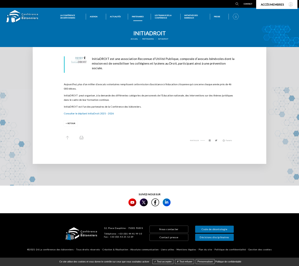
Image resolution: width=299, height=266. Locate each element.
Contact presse (168, 237)
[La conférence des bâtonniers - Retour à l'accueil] (22, 16)
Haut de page (67, 137)
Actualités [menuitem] (115, 16)
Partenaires (148, 39)
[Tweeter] (216, 140)
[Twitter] (144, 202)
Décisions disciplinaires (214, 237)
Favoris (229, 140)
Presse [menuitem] (217, 16)
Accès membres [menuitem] (272, 4)
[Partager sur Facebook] (209, 140)
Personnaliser (205, 261)
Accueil (134, 39)
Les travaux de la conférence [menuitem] (163, 16)
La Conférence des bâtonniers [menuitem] (67, 16)
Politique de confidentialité (230, 249)
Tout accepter (164, 261)
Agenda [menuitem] (93, 16)
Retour (71, 123)
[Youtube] (132, 202)
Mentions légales (186, 249)
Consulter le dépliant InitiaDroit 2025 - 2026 (89, 113)
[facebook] (155, 202)
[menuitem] (237, 4)
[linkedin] (167, 202)
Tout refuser (185, 261)
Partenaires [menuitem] (138, 16)
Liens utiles (167, 249)
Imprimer (81, 137)
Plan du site (205, 249)
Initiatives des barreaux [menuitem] (191, 16)
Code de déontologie (214, 229)
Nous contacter (168, 229)
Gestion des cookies (260, 249)
